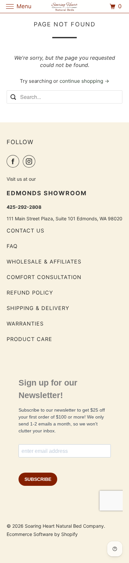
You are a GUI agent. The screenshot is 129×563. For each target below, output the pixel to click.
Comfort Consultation (44, 277)
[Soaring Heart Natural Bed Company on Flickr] (40, 161)
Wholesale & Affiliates (44, 261)
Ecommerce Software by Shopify (42, 534)
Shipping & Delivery (38, 308)
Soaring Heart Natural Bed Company (64, 526)
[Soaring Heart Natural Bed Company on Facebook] (14, 161)
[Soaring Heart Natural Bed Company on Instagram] (30, 161)
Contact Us (25, 230)
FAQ (12, 246)
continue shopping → (84, 81)
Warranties (25, 323)
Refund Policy (30, 292)
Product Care (29, 339)
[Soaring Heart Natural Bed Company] (64, 6)
